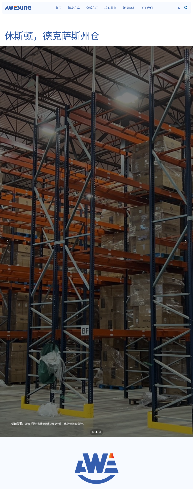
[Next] (185, 241)
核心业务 (110, 7)
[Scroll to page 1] (92, 432)
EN (178, 7)
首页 (59, 7)
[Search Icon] (186, 8)
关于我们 (147, 7)
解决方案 (74, 7)
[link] (18, 8)
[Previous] (7, 241)
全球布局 (92, 7)
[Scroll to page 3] (100, 432)
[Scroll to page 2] (96, 432)
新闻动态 (129, 7)
